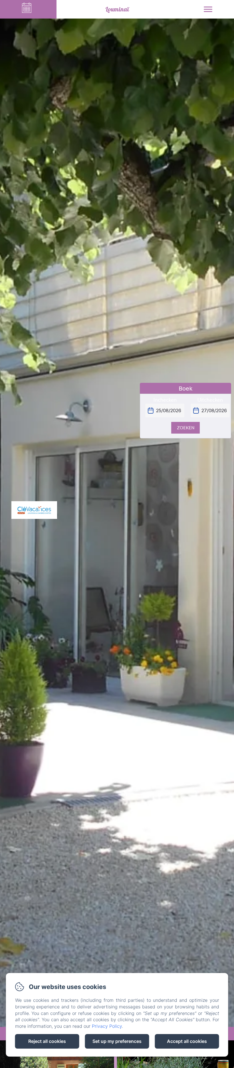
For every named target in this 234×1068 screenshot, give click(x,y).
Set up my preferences (117, 1041)
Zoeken (185, 427)
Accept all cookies (187, 1041)
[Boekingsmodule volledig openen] (185, 416)
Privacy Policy (107, 1026)
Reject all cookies (47, 1041)
